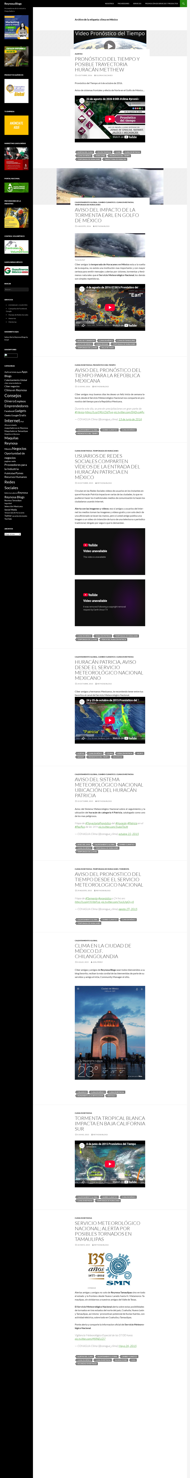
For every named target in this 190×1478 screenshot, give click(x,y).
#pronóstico (104, 898)
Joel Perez (98, 962)
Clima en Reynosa (125, 202)
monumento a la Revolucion (90, 1096)
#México (79, 412)
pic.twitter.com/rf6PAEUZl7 (90, 1339)
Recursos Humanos (15, 476)
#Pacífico (80, 827)
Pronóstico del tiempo (104, 365)
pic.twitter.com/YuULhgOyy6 (117, 902)
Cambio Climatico (107, 202)
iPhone (7, 425)
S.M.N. (133, 1360)
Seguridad (8, 503)
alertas (80, 753)
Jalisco (140, 753)
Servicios (137, 3)
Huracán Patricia (103, 636)
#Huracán (121, 823)
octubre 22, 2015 (129, 834)
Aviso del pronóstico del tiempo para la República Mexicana (108, 375)
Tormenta (124, 869)
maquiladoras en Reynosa (16, 428)
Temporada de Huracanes (88, 159)
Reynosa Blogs (13, 3)
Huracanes (100, 156)
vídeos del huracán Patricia (113, 639)
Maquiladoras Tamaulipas (16, 431)
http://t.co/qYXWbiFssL (88, 902)
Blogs (8, 376)
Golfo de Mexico (84, 344)
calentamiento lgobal (107, 1356)
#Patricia (132, 823)
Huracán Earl (102, 344)
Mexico (8, 449)
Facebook (9, 411)
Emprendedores (16, 406)
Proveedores (123, 3)
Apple (19, 372)
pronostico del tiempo (119, 156)
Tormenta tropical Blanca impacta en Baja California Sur (110, 1123)
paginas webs (10, 461)
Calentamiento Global (86, 202)
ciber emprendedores (12, 383)
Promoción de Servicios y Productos (161, 3)
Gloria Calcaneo (104, 75)
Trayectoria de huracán (115, 159)
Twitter (8, 515)
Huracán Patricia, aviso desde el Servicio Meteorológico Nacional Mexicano (109, 670)
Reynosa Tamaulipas (13, 500)
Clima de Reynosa (132, 152)
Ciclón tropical (104, 152)
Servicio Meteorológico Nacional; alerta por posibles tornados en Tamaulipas (107, 1231)
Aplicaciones (10, 372)
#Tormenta (91, 898)
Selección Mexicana (13, 506)
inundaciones (121, 1360)
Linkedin (13, 425)
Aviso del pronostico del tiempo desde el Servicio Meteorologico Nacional (109, 879)
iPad (22, 421)
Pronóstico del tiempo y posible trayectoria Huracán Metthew (107, 64)
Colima (110, 753)
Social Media (10, 509)
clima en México (84, 156)
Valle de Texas (107, 348)
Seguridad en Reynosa (87, 1364)
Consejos (12, 395)
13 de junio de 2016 (130, 419)
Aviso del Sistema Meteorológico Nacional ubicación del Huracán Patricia (109, 787)
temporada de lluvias (87, 348)
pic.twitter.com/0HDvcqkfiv (129, 412)
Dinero (9, 401)
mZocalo (111, 1096)
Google (15, 415)
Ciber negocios (12, 386)
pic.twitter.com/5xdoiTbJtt (113, 827)
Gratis (22, 415)
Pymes (19, 473)
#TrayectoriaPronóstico (98, 823)
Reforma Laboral (11, 493)
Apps (24, 371)
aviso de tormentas (86, 340)
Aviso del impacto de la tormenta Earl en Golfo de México (107, 215)
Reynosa (23, 492)
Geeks (7, 415)
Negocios (19, 448)
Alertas (79, 54)
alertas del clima (85, 152)
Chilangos (82, 1092)
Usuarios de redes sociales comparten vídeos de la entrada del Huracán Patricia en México (107, 466)
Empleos (20, 401)
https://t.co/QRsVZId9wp (99, 412)
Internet (12, 420)
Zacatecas (117, 757)
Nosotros (109, 3)
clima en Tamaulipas (126, 340)
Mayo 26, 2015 (128, 1346)
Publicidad (9, 473)
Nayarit (80, 757)
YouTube (8, 519)
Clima (118, 152)
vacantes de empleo (19, 516)
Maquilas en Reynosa (12, 434)
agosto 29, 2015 (128, 909)
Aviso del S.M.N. (83, 844)
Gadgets (20, 411)
